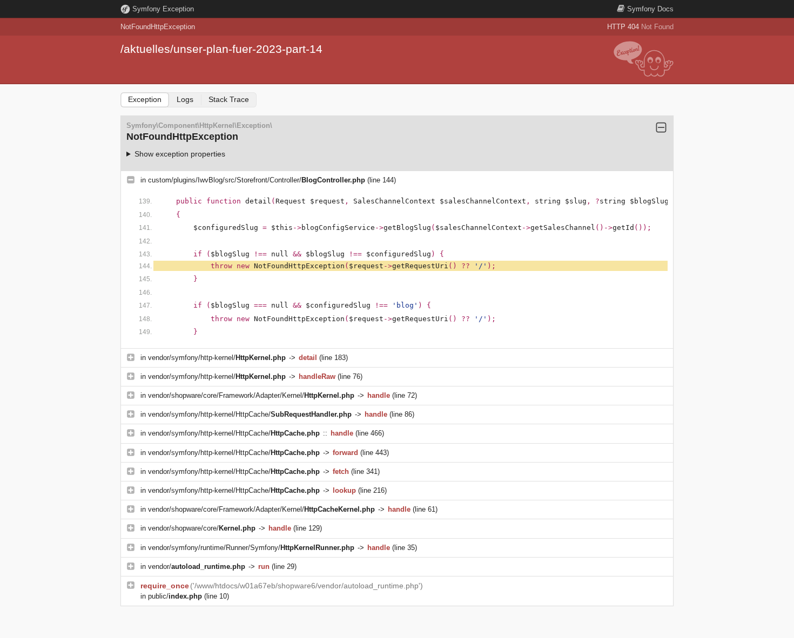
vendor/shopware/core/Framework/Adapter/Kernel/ (251, 395)
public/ (175, 596)
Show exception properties (179, 154)
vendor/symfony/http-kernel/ (217, 358)
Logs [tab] (185, 99)
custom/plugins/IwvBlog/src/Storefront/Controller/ (256, 180)
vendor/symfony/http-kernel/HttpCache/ (250, 414)
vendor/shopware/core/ (201, 528)
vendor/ (196, 566)
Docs (650, 9)
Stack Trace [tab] (228, 99)
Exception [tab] (145, 99)
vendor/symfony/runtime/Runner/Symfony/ (251, 548)
